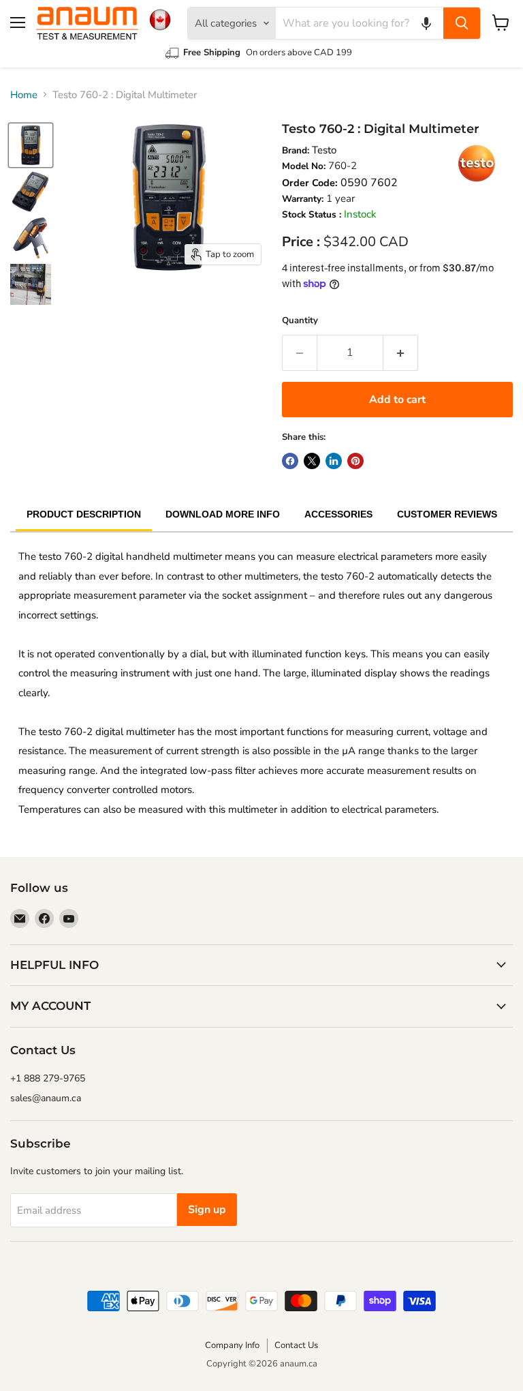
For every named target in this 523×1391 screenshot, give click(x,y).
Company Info (232, 1345)
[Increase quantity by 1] (400, 352)
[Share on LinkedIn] (334, 461)
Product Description (84, 514)
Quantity (300, 320)
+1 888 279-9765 (47, 1078)
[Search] (461, 23)
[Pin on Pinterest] (355, 461)
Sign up (207, 1209)
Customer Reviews (447, 514)
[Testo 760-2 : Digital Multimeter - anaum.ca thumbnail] (30, 145)
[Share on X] (312, 461)
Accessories (338, 514)
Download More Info (222, 514)
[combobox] (359, 23)
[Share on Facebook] (290, 461)
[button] (426, 23)
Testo (324, 150)
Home (23, 95)
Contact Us (296, 1345)
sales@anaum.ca (45, 1098)
